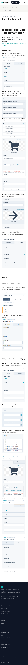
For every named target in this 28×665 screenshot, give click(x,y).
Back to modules (8, 10)
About (2, 623)
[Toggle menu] (24, 2)
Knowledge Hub (5, 632)
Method (3, 620)
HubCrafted (4, 608)
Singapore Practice (5, 647)
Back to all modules (10, 572)
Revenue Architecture (6, 605)
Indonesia (12, 657)
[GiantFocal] (5, 2)
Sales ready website (5, 611)
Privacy (3, 662)
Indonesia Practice (5, 644)
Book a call (14, 2)
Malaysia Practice (5, 650)
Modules (4, 7)
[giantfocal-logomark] (2, 587)
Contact (3, 625)
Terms (8, 662)
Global (5, 657)
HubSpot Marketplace (6, 637)
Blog (2, 635)
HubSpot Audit (4, 613)
